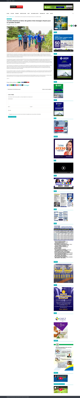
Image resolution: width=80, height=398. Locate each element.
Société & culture (23, 13)
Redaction (9, 24)
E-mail (31, 106)
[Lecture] (54, 50)
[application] (63, 43)
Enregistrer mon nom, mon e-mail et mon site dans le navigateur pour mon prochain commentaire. (25, 114)
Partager (26, 85)
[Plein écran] (72, 50)
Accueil (8, 13)
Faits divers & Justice (34, 13)
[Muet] (70, 50)
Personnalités (42, 13)
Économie (17, 13)
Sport (29, 13)
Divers (47, 13)
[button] (63, 43)
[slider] (63, 50)
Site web (9, 110)
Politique (12, 13)
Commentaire (10, 98)
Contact (51, 13)
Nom (9, 106)
